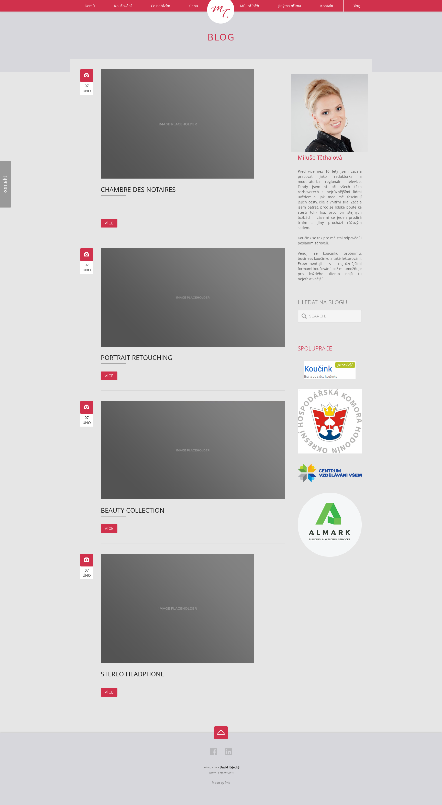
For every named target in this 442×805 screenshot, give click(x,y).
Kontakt (326, 5)
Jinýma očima (289, 5)
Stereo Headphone (132, 674)
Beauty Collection (132, 510)
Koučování (123, 5)
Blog (356, 5)
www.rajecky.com (221, 772)
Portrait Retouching (136, 357)
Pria (227, 782)
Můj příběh (249, 5)
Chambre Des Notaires (138, 189)
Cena (193, 5)
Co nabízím (160, 5)
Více (109, 223)
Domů (90, 5)
